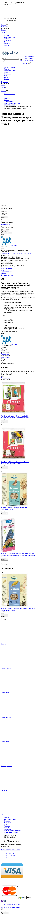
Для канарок (5, 354)
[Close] (1, 226)
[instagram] (2, 901)
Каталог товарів (9, 67)
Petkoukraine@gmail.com (12, 904)
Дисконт (7, 43)
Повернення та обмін (11, 832)
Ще (2, 376)
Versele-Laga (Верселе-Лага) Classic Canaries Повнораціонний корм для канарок (15, 462)
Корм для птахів (6, 357)
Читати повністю (6, 268)
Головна (7, 98)
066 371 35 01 (29, 58)
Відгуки (6, 45)
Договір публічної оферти (12, 831)
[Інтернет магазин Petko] (10, 54)
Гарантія (7, 39)
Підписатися (5, 846)
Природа (14, 245)
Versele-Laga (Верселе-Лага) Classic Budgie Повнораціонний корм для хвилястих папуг (15, 417)
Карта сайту (8, 829)
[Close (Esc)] (1, 205)
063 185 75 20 (29, 56)
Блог (5, 42)
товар (6, 564)
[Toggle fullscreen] (3, 205)
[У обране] (1, 219)
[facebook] (4, 901)
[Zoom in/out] (5, 205)
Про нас (6, 35)
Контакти (7, 40)
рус (2, 15)
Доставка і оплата (10, 37)
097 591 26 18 (29, 60)
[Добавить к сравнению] (1, 221)
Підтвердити (4, 231)
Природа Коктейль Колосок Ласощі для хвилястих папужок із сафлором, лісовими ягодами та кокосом (18, 554)
